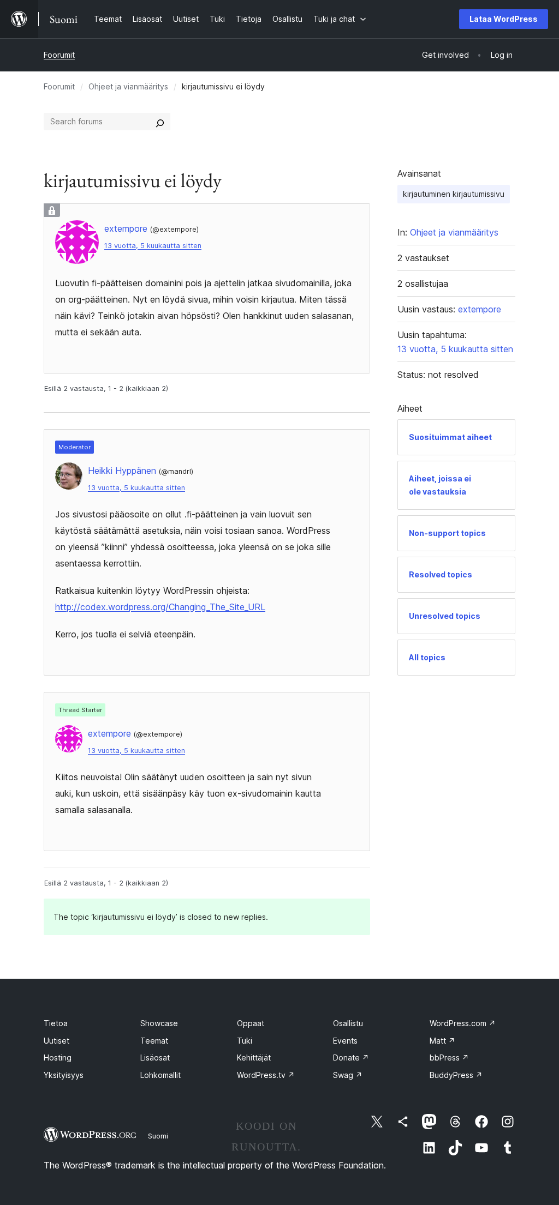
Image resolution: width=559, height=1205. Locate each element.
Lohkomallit (160, 1075)
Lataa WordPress (503, 18)
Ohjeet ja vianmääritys (128, 86)
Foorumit (59, 54)
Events (345, 1040)
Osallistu (348, 1023)
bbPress (449, 1057)
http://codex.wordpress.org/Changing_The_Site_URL (160, 606)
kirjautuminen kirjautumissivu (453, 193)
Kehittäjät (254, 1057)
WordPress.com (463, 1023)
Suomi (158, 1135)
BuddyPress (456, 1075)
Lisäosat (155, 1057)
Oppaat (250, 1023)
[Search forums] (160, 121)
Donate (351, 1057)
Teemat (154, 1040)
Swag (347, 1075)
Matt (442, 1040)
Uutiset (56, 1040)
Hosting (58, 1057)
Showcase (159, 1023)
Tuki (244, 1040)
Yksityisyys (64, 1075)
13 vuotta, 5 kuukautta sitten (152, 246)
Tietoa (56, 1023)
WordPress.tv (266, 1075)
